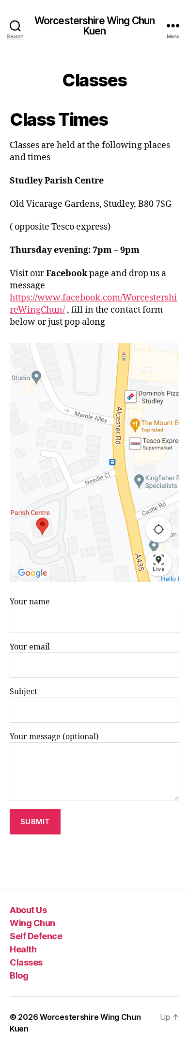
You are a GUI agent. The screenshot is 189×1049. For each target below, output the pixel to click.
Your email (30, 647)
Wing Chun (32, 923)
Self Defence (36, 936)
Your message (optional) (54, 737)
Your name (30, 602)
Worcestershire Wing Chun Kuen (94, 26)
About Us (28, 910)
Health (23, 949)
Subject (23, 692)
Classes (26, 962)
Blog (19, 975)
